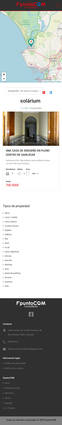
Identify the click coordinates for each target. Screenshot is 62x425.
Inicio (7, 383)
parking (8, 264)
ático (7, 213)
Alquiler (8, 403)
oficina (8, 256)
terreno (8, 277)
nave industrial (12, 251)
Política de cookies (14, 368)
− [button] (4, 79)
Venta (7, 398)
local (7, 247)
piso (7, 269)
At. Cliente (10, 408)
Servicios (9, 393)
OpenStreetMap (55, 81)
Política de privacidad (15, 363)
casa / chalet (11, 217)
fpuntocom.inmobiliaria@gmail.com (25, 349)
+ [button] (4, 74)
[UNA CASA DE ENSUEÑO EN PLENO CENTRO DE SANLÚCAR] (31, 43)
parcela (8, 260)
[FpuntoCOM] (31, 7)
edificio (8, 234)
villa (7, 286)
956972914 (13, 341)
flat (6, 238)
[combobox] (24, 91)
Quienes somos (12, 388)
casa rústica (11, 221)
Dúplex (8, 230)
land (7, 243)
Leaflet (45, 81)
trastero (8, 281)
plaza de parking (12, 273)
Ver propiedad (31, 139)
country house (11, 226)
